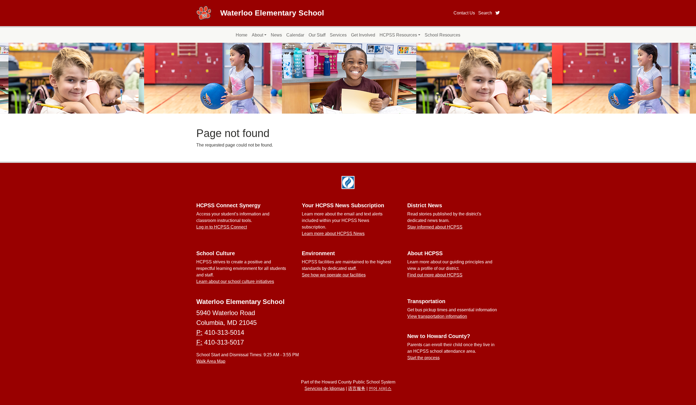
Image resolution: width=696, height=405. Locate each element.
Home (241, 35)
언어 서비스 (380, 388)
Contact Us (464, 13)
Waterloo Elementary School (272, 13)
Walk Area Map (210, 361)
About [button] (257, 35)
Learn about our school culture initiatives (235, 281)
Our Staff (317, 35)
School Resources (442, 35)
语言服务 (356, 388)
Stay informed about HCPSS (434, 227)
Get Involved (363, 35)
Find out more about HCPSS (434, 275)
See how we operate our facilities (334, 275)
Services (338, 35)
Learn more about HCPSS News (333, 233)
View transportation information (437, 316)
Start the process (423, 357)
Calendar (295, 35)
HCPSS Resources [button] (398, 35)
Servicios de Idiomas (324, 388)
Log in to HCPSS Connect (221, 227)
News (276, 35)
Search (485, 13)
